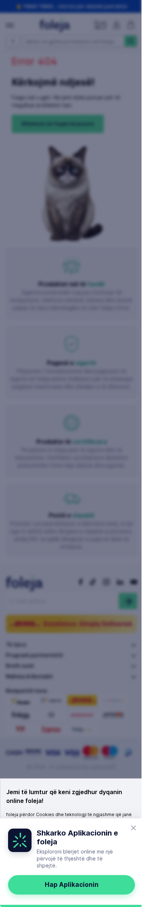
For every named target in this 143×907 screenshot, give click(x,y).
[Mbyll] (133, 828)
